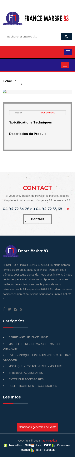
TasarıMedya (49, 440)
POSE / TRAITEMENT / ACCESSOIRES (33, 385)
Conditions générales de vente (37, 427)
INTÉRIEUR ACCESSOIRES (26, 372)
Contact (37, 219)
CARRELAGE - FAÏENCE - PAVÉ (28, 337)
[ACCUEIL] (37, 18)
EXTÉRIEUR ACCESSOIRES (26, 379)
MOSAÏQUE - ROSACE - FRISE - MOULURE (36, 366)
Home (7, 81)
